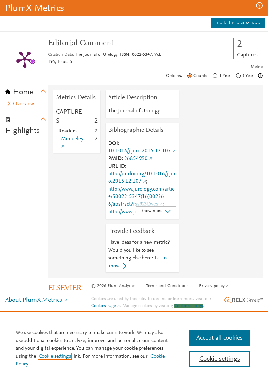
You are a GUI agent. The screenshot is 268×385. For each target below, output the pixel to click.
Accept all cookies (219, 338)
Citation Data (60, 55)
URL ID (116, 166)
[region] (134, 348)
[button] (259, 5)
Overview (23, 104)
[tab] (26, 90)
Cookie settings (188, 306)
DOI (113, 143)
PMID (115, 158)
